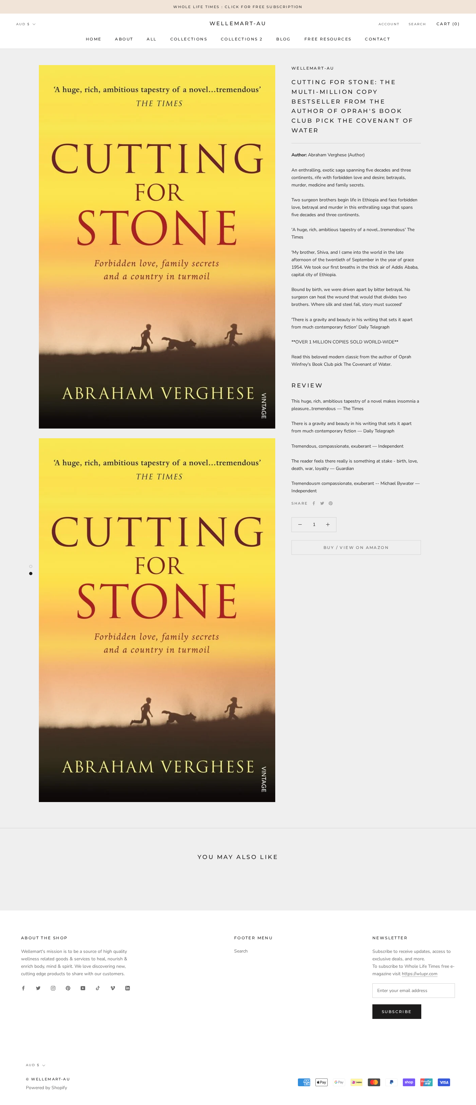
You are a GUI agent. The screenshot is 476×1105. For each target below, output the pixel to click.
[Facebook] (314, 503)
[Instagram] (53, 987)
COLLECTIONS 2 (242, 39)
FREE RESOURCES (328, 39)
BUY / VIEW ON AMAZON (356, 547)
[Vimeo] (112, 987)
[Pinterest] (331, 503)
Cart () (448, 23)
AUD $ (23, 24)
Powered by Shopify (46, 1088)
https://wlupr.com (419, 974)
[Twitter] (322, 503)
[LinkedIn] (127, 987)
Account (389, 24)
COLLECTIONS (188, 39)
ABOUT (124, 39)
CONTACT (377, 39)
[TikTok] (98, 987)
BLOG (283, 39)
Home (94, 39)
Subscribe (397, 1011)
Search (417, 24)
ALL (151, 39)
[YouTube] (83, 987)
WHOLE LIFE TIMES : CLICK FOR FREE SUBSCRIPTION (237, 7)
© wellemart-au (48, 1079)
